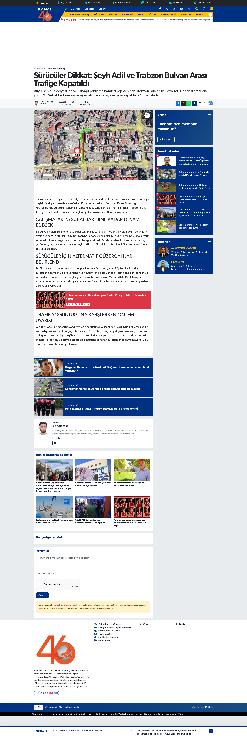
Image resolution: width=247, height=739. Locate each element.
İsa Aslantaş (60, 426)
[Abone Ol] (210, 103)
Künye (145, 624)
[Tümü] (209, 115)
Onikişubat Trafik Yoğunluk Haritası (114, 628)
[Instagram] (46, 693)
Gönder (42, 595)
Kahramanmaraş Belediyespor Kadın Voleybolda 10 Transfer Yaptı (130, 523)
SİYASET (113, 15)
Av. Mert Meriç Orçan (183, 248)
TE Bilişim (209, 707)
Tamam (182, 714)
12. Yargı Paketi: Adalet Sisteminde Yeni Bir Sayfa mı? (189, 254)
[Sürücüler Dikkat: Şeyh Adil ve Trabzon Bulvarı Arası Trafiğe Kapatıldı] (93, 145)
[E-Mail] (54, 443)
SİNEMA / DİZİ (168, 15)
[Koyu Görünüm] (196, 9)
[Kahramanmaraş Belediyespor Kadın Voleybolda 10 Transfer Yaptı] (132, 507)
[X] (41, 693)
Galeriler (75, 9)
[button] (210, 15)
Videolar (89, 9)
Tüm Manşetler (105, 634)
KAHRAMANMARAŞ (79, 15)
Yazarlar (103, 9)
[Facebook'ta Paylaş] (178, 103)
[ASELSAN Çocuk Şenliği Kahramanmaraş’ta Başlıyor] (93, 507)
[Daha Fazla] (194, 103)
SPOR (140, 15)
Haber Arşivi (104, 640)
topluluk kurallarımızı (62, 605)
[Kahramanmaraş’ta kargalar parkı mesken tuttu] (132, 470)
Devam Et (56, 438)
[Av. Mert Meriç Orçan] (163, 252)
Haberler (38, 69)
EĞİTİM (152, 15)
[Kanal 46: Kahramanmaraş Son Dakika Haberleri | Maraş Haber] (45, 14)
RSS (40, 707)
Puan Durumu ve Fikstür (109, 631)
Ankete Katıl (166, 139)
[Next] (56, 693)
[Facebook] (36, 693)
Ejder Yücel (177, 262)
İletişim (182, 624)
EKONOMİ (127, 15)
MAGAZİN (186, 15)
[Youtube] (51, 693)
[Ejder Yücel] (163, 266)
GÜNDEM (99, 15)
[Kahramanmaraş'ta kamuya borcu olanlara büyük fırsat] (93, 470)
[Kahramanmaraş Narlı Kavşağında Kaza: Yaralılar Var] (54, 507)
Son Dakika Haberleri (108, 637)
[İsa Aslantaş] (43, 428)
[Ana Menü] (210, 9)
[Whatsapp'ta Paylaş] (188, 103)
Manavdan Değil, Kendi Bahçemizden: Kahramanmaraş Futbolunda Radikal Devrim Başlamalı (190, 268)
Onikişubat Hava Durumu (109, 624)
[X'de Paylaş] (183, 103)
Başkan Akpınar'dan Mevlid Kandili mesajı (80, 731)
